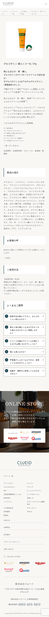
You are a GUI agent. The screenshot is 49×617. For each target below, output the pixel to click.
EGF (5, 490)
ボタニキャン (32, 508)
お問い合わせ (8, 549)
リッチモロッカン (33, 494)
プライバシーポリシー (12, 542)
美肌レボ (30, 498)
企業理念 (7, 527)
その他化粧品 (8, 508)
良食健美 (7, 511)
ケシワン (30, 483)
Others (29, 511)
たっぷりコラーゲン (34, 490)
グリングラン (8, 483)
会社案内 (7, 534)
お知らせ (7, 520)
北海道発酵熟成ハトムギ (12, 494)
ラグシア (30, 487)
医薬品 (6, 515)
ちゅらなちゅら (9, 487)
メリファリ (8, 501)
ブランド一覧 (8, 476)
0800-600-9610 (29, 604)
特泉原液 (7, 498)
